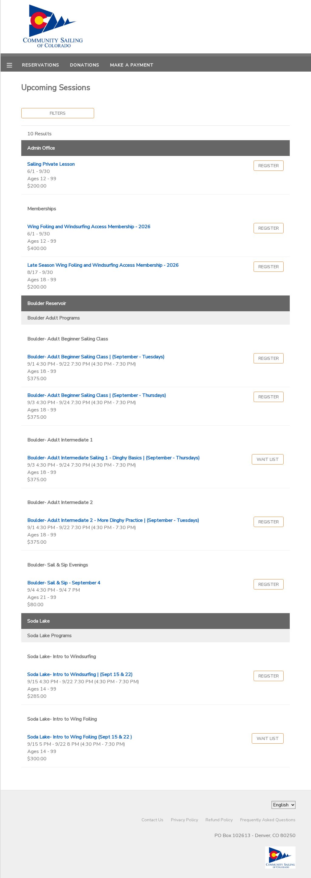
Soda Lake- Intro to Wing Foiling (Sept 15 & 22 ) (79, 737)
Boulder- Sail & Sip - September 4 (64, 582)
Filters (58, 113)
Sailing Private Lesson (51, 164)
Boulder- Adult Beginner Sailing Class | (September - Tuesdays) (96, 356)
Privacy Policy (184, 820)
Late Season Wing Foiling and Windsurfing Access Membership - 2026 (103, 265)
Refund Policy (219, 820)
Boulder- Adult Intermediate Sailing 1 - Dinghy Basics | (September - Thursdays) (113, 457)
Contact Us (152, 820)
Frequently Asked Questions (268, 820)
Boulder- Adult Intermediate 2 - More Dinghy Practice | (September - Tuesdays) (113, 520)
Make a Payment (132, 65)
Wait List (268, 459)
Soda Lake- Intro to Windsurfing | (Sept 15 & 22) (80, 674)
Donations (85, 65)
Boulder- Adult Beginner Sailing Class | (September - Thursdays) (96, 395)
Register (268, 166)
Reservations (40, 65)
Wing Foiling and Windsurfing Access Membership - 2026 (89, 226)
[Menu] (14, 64)
